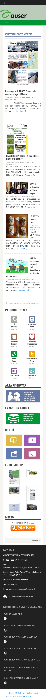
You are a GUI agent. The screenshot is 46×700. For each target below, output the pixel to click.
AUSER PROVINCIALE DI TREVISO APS (20, 648)
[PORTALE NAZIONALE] (32, 453)
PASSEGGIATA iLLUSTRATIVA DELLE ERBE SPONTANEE (22, 157)
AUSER (18, 693)
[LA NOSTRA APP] (13, 440)
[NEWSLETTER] (32, 440)
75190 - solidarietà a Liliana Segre (34, 188)
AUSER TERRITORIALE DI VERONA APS (21, 678)
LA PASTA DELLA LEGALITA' (34, 219)
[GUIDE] (13, 453)
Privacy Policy (12, 696)
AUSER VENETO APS (13, 614)
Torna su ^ (35, 540)
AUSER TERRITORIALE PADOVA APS (19, 625)
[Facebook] (5, 619)
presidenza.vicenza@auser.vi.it (22, 589)
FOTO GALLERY (14, 465)
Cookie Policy (25, 696)
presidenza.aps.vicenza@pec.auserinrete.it (21, 567)
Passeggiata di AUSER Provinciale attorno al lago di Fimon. (20, 93)
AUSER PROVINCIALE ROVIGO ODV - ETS (22, 660)
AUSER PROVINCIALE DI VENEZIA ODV (21, 637)
